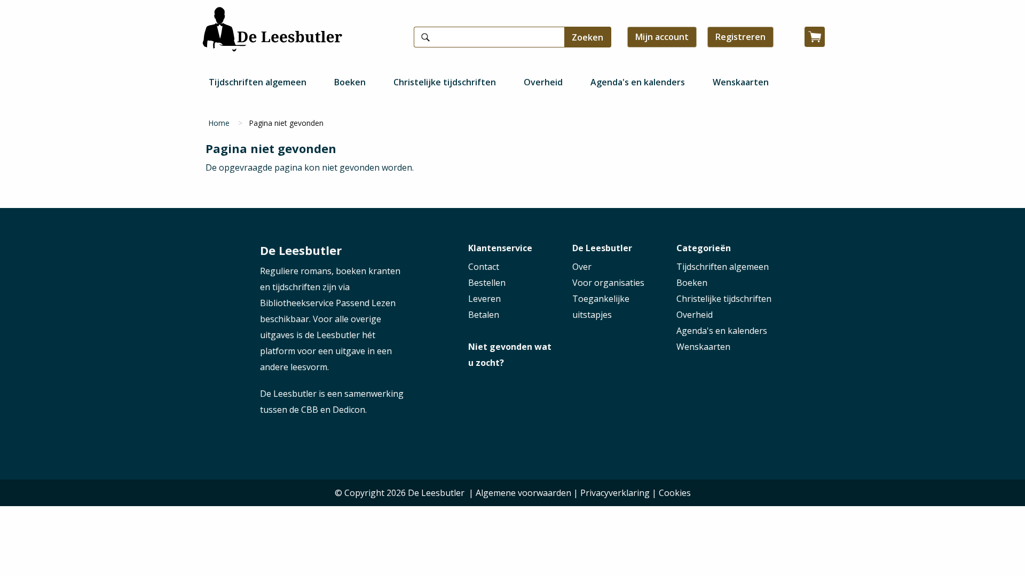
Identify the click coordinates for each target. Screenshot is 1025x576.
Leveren (484, 299)
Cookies (675, 493)
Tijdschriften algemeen (257, 82)
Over (582, 267)
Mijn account (662, 37)
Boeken (350, 82)
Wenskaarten (741, 82)
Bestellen (487, 283)
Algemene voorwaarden (523, 493)
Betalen (483, 315)
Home (219, 123)
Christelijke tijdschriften (444, 82)
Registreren (740, 37)
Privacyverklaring (615, 493)
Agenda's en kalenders (637, 82)
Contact (483, 267)
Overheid (543, 82)
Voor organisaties (608, 283)
